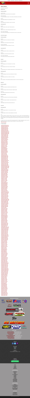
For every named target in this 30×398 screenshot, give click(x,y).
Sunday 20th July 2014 (4, 241)
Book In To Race (15, 393)
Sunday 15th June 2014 (4, 245)
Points (15, 387)
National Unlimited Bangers (15, 374)
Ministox (15, 373)
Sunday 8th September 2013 (4, 270)
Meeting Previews (15, 368)
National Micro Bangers (15, 379)
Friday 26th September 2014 (4, 235)
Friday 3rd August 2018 (4, 173)
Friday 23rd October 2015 (4, 194)
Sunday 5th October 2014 (4, 233)
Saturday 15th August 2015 (4, 205)
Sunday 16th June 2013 (4, 280)
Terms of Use (15, 347)
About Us (15, 384)
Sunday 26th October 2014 (4, 230)
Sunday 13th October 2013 (4, 266)
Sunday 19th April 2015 (4, 219)
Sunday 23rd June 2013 (4, 279)
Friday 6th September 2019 (4, 134)
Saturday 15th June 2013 (4, 281)
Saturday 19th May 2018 (4, 183)
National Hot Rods (15, 371)
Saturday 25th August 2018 (4, 169)
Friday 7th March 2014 (4, 260)
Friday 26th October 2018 (4, 161)
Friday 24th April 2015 (4, 218)
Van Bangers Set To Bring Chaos (10, 331)
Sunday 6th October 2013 (4, 267)
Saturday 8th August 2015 (4, 206)
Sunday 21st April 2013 (4, 289)
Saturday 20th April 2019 (4, 152)
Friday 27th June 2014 (4, 243)
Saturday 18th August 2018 (4, 170)
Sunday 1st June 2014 (4, 248)
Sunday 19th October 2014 (4, 231)
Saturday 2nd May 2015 (4, 217)
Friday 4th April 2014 (4, 256)
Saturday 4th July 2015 (4, 211)
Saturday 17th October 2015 (4, 195)
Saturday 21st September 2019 (5, 132)
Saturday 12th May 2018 (4, 184)
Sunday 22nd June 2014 (4, 244)
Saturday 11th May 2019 (4, 149)
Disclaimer (15, 348)
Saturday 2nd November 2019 (5, 126)
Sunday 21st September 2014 (4, 236)
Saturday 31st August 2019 (4, 136)
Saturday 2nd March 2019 (4, 159)
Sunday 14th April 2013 (4, 290)
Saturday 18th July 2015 (4, 209)
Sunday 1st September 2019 (4, 135)
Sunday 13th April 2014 (4, 255)
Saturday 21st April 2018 (4, 188)
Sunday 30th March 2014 (4, 257)
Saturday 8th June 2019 (4, 146)
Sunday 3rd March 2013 (4, 295)
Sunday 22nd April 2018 (4, 187)
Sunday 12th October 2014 (4, 232)
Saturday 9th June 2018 (4, 180)
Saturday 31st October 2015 (4, 193)
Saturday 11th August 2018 (4, 172)
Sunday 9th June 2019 (4, 145)
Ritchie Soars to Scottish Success (10, 332)
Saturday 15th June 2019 (4, 144)
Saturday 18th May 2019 (4, 148)
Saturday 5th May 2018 (4, 185)
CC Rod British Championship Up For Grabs (10, 335)
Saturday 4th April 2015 (4, 222)
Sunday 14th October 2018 (4, 163)
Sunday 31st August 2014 (4, 237)
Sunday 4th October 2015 (4, 197)
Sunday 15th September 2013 (4, 269)
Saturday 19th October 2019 (4, 128)
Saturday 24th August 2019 (4, 137)
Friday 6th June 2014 (4, 247)
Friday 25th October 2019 (4, 127)
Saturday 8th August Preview (10, 336)
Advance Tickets (12, 0)
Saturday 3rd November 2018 (5, 160)
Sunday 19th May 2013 (4, 285)
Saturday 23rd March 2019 (4, 156)
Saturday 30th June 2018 (4, 176)
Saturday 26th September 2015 (5, 199)
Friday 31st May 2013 (3, 283)
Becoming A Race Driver (15, 389)
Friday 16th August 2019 (4, 138)
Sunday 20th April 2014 (4, 254)
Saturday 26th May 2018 (4, 182)
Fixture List (15, 366)
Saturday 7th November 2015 (5, 192)
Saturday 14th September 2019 (5, 133)
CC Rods (15, 377)
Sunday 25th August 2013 (4, 273)
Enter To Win (16, 0)
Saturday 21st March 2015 (4, 224)
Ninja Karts (15, 376)
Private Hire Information (15, 388)
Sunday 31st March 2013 (4, 292)
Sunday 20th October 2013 (4, 265)
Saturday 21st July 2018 (4, 175)
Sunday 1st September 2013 (4, 271)
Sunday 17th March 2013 (4, 294)
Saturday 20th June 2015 (4, 212)
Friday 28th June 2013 (4, 278)
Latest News (15, 367)
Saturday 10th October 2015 (4, 196)
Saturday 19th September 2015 (5, 200)
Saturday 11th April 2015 (4, 221)
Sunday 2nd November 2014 (4, 229)
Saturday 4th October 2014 (4, 234)
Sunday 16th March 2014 (4, 259)
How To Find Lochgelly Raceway (15, 385)
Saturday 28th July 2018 (4, 174)
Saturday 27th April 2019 (4, 151)
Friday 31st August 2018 (4, 168)
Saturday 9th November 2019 (5, 125)
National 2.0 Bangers (15, 381)
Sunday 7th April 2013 (4, 291)
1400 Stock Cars (15, 372)
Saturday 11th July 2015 (4, 210)
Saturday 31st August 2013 (4, 272)
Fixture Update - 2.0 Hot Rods (11, 338)
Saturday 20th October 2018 (4, 162)
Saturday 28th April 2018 (4, 186)
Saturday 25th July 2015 (4, 208)
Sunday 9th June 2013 (4, 282)
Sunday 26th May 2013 (4, 284)
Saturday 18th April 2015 (4, 220)
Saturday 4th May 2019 (4, 150)
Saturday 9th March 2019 (4, 158)
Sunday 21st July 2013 (4, 277)
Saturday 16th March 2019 (4, 157)
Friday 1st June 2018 (3, 181)
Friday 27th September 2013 (4, 268)
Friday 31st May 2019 (3, 147)
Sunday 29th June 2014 (4, 242)
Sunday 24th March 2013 (4, 293)
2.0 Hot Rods (15, 378)
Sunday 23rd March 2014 (4, 258)
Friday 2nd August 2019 (4, 140)
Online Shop (9, 0)
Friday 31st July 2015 (3, 207)
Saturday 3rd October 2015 (4, 198)
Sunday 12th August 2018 (4, 171)
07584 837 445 (20, 0)
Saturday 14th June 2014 (4, 246)
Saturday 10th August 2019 (4, 139)
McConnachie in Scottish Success (11, 337)
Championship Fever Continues (11, 333)
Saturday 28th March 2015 (4, 223)
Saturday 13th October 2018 (4, 164)
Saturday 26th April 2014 (4, 253)
